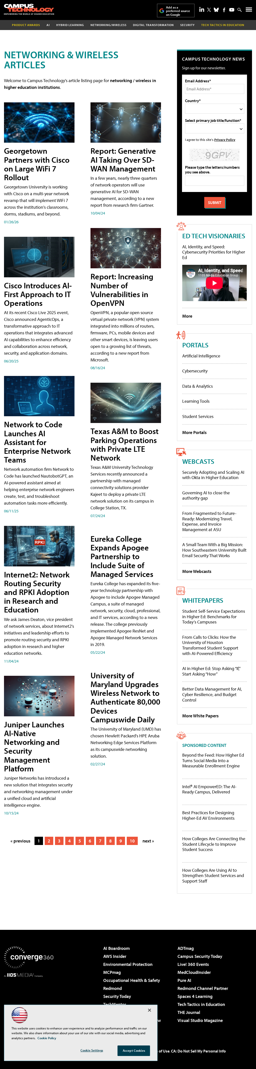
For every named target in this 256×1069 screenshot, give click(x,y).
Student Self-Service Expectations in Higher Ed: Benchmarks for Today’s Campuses (213, 616)
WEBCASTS (198, 461)
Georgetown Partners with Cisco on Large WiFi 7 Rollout (37, 164)
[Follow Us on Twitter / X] (209, 10)
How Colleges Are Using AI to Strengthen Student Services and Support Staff (213, 876)
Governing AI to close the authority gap (206, 495)
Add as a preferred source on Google (178, 11)
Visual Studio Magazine (200, 1020)
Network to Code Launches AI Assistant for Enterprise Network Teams (37, 442)
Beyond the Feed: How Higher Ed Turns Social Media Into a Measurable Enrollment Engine (213, 760)
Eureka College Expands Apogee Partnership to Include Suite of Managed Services (121, 556)
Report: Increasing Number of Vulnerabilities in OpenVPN (121, 289)
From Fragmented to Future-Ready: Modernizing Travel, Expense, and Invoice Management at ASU (209, 521)
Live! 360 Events (193, 964)
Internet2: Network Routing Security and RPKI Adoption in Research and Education (37, 592)
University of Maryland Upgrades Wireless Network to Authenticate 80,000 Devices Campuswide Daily (125, 697)
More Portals (194, 432)
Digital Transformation (153, 25)
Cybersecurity (195, 371)
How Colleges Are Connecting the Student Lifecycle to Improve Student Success (213, 844)
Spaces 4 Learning (195, 996)
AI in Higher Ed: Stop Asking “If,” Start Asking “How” (211, 671)
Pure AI (184, 980)
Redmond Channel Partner (203, 988)
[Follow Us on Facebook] (224, 10)
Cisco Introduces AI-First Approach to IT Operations (38, 294)
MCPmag (112, 972)
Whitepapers (202, 600)
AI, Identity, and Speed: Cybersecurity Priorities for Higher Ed (213, 252)
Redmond (112, 988)
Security (187, 25)
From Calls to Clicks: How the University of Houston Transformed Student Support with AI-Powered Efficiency (210, 645)
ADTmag (186, 948)
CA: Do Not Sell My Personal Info (198, 1050)
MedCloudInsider (194, 972)
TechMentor (114, 1004)
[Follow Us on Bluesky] (216, 9)
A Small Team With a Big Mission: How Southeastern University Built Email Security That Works (214, 550)
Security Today (117, 996)
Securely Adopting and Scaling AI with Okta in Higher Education (213, 475)
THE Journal (189, 1012)
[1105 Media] (29, 1002)
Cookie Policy (47, 1038)
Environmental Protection (127, 964)
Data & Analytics (197, 386)
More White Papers (200, 716)
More (187, 316)
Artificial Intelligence (201, 356)
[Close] (149, 1010)
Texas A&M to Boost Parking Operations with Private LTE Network (124, 444)
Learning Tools (196, 401)
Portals (195, 344)
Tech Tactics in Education (201, 1004)
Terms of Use (159, 1050)
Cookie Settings (91, 1050)
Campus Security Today (200, 956)
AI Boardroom (116, 948)
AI (48, 25)
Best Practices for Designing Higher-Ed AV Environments (208, 815)
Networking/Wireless (108, 25)
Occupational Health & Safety (131, 980)
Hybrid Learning (70, 25)
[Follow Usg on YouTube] (231, 9)
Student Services (198, 416)
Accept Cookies (134, 1050)
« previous (20, 841)
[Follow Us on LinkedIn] (201, 9)
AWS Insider (114, 956)
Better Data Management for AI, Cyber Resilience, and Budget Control (212, 694)
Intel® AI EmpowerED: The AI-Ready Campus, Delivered (209, 789)
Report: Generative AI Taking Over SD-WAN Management (123, 159)
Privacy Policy (224, 139)
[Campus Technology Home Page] (29, 9)
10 (132, 841)
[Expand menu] (248, 11)
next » (148, 841)
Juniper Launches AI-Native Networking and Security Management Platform (34, 746)
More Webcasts (197, 571)
